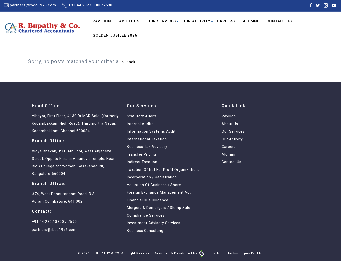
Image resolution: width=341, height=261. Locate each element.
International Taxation (147, 139)
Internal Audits (140, 124)
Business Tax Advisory (147, 147)
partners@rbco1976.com (33, 5)
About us (230, 124)
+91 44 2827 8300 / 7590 (54, 222)
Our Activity (196, 21)
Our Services (161, 21)
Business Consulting (145, 231)
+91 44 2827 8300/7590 (90, 5)
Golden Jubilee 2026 (115, 35)
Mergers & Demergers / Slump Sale (158, 208)
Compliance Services (146, 215)
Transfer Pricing (141, 154)
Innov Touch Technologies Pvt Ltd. (235, 253)
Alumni (250, 21)
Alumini (228, 154)
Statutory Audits (142, 116)
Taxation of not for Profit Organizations (163, 170)
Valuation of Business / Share (154, 185)
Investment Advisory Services (153, 223)
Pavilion (102, 21)
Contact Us (279, 21)
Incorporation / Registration (152, 177)
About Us (129, 21)
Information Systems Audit (151, 131)
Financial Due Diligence (147, 200)
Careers (226, 21)
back (130, 62)
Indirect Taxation (142, 162)
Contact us (231, 162)
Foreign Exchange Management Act (159, 192)
